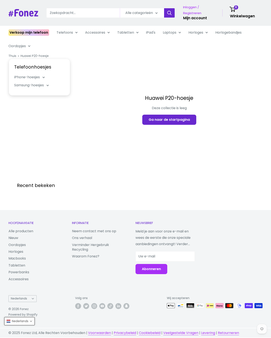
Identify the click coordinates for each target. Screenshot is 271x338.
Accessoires (95, 32)
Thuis (12, 56)
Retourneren (228, 332)
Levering (208, 332)
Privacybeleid (125, 332)
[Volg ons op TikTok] (110, 306)
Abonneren (151, 269)
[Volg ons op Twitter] (86, 306)
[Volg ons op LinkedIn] (118, 306)
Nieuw (13, 237)
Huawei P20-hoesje (35, 56)
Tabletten (125, 32)
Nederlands (19, 299)
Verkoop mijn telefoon (29, 32)
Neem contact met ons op (94, 231)
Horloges (195, 32)
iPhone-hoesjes (27, 77)
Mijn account (195, 18)
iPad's (150, 32)
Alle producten (20, 231)
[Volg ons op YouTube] (102, 306)
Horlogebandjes (228, 32)
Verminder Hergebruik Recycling (90, 247)
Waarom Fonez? (85, 256)
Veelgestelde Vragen (180, 332)
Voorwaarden (99, 332)
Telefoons (65, 32)
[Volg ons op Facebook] (78, 306)
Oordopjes (17, 46)
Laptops (169, 32)
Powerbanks (18, 272)
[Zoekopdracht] (169, 13)
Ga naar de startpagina (169, 119)
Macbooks (17, 258)
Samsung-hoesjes (29, 85)
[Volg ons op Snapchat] (126, 306)
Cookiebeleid (149, 332)
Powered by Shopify (22, 314)
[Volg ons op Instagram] (94, 306)
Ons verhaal (82, 237)
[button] (19, 321)
